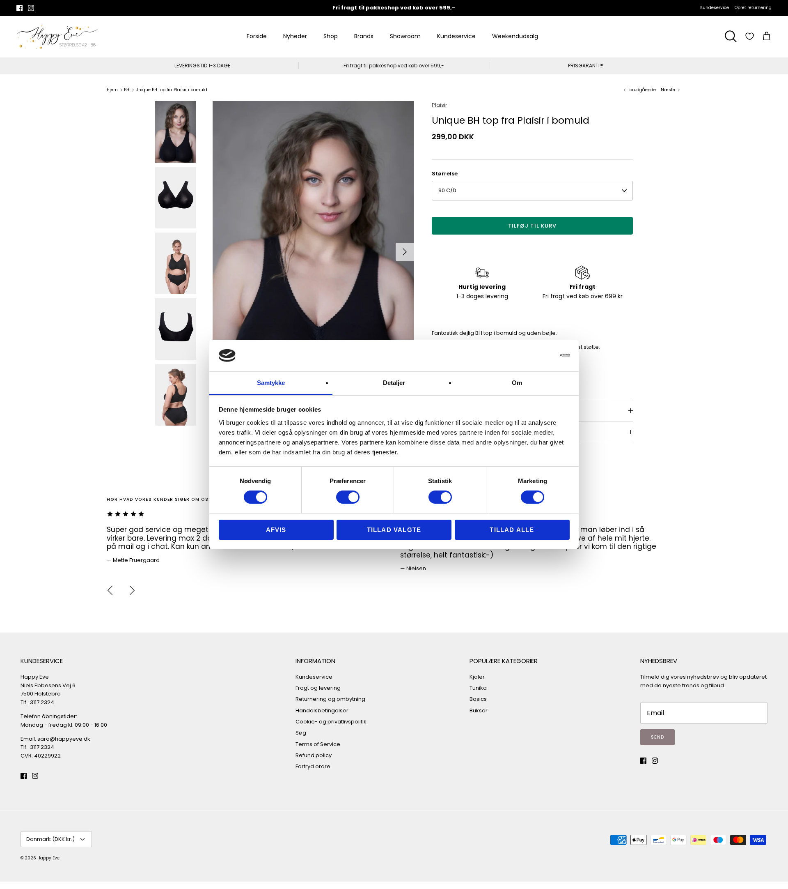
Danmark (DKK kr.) (50, 839)
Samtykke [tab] (271, 382)
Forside (257, 36)
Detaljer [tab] (394, 382)
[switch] (348, 497)
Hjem (112, 90)
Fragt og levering (318, 688)
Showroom (405, 36)
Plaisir (439, 105)
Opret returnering (753, 8)
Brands (363, 36)
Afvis (276, 529)
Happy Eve (48, 858)
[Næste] (405, 252)
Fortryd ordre (313, 766)
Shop (330, 36)
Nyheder (295, 36)
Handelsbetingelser (322, 710)
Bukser (479, 710)
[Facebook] (19, 8)
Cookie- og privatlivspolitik (331, 721)
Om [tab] (517, 382)
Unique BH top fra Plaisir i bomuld (171, 90)
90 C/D (447, 190)
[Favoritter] (750, 36)
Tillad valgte (394, 529)
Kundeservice (714, 8)
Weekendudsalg (515, 36)
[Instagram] (31, 8)
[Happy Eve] (57, 36)
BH (126, 90)
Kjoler (477, 677)
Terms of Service (318, 744)
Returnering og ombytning (330, 699)
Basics (478, 699)
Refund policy (314, 755)
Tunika (478, 688)
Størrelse (445, 173)
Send (657, 737)
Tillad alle (512, 529)
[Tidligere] (110, 590)
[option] (313, 252)
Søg (301, 733)
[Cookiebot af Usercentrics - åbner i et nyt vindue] (534, 355)
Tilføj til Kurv (532, 226)
